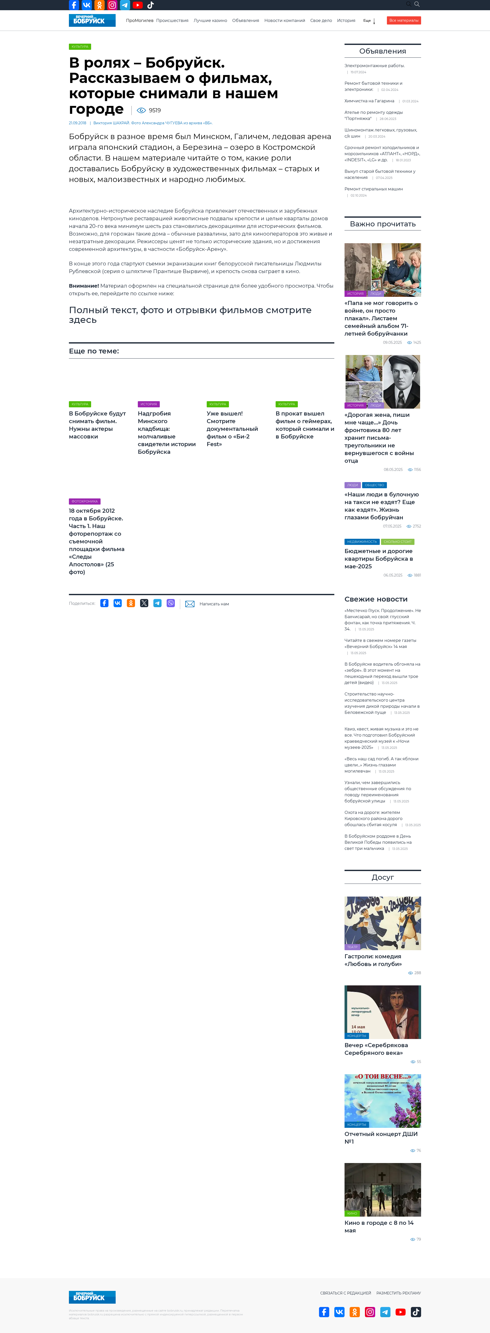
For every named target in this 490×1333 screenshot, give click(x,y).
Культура (80, 46)
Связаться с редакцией (345, 1293)
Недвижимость (362, 542)
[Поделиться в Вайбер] (171, 603)
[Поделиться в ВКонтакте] (118, 603)
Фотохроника (85, 501)
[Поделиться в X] (144, 603)
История (346, 20)
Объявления (245, 20)
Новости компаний (284, 20)
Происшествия (172, 20)
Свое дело (321, 20)
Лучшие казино (210, 20)
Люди (376, 294)
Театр (352, 947)
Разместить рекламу (398, 1293)
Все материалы (404, 20)
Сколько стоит (398, 542)
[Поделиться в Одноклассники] (131, 603)
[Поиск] (417, 4)
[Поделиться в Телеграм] (157, 603)
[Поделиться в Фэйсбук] (104, 603)
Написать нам (214, 604)
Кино (352, 1213)
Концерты (356, 1036)
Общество (374, 485)
